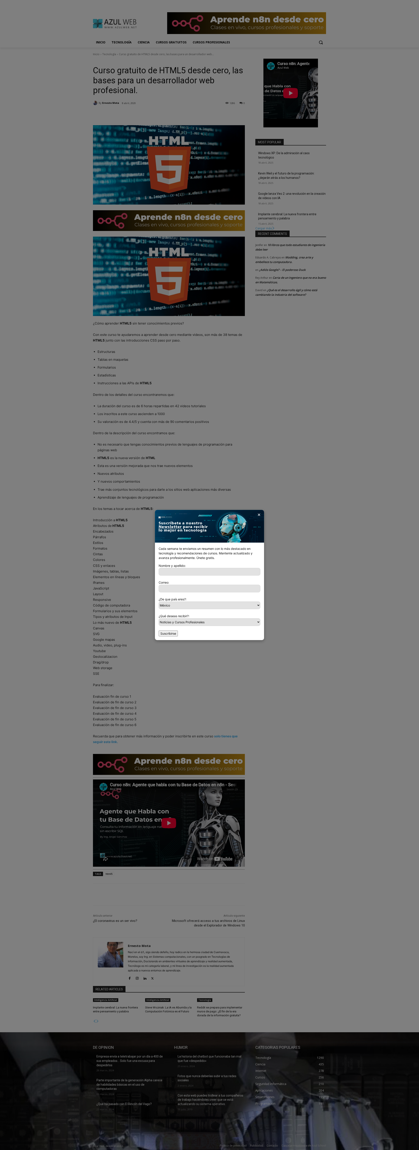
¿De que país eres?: (173, 599)
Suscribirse (168, 633)
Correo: (164, 582)
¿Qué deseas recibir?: (174, 616)
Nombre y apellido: (172, 565)
